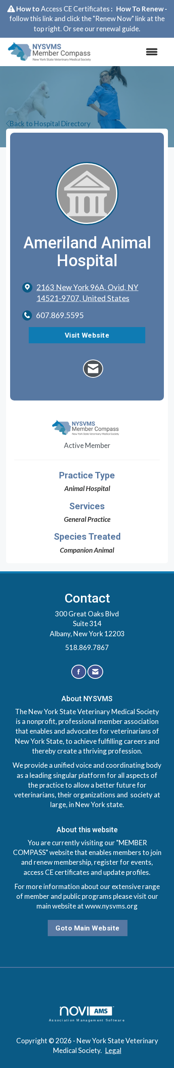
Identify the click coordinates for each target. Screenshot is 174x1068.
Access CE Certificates (75, 8)
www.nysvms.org (111, 906)
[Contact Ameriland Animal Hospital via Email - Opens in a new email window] (93, 369)
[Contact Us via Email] (95, 672)
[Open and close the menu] (131, 52)
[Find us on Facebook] (78, 672)
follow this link (31, 18)
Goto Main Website (87, 928)
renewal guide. (118, 28)
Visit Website (87, 335)
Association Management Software (87, 1020)
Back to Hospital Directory (50, 123)
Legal (113, 1050)
